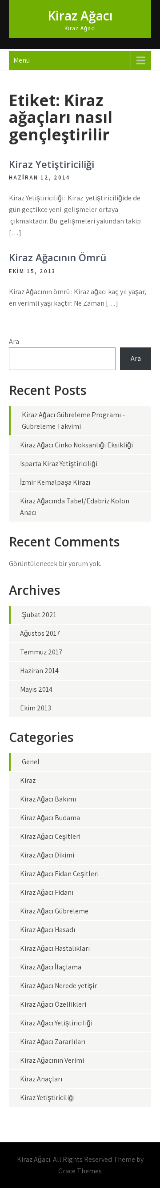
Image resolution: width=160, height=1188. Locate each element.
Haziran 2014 (39, 670)
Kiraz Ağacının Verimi (52, 1060)
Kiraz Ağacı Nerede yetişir (58, 985)
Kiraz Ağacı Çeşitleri (50, 836)
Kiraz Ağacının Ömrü (57, 257)
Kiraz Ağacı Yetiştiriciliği (56, 1023)
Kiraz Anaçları (41, 1079)
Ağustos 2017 (40, 633)
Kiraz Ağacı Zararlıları (52, 1041)
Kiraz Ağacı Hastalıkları (55, 948)
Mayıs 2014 (36, 689)
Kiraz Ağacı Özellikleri (53, 1004)
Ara (14, 341)
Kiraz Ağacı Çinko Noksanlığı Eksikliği (76, 445)
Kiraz (28, 780)
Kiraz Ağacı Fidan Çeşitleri (59, 873)
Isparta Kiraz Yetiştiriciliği (58, 463)
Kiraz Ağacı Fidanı (46, 892)
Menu (21, 60)
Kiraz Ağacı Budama (50, 817)
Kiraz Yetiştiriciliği (51, 164)
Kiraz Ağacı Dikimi (47, 855)
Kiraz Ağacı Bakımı (48, 799)
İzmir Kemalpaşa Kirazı (55, 482)
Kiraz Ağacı (80, 15)
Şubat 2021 (39, 614)
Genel (31, 761)
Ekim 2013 (35, 708)
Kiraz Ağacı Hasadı (47, 929)
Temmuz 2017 (41, 652)
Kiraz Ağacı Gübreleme (54, 911)
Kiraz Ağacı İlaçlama (50, 967)
